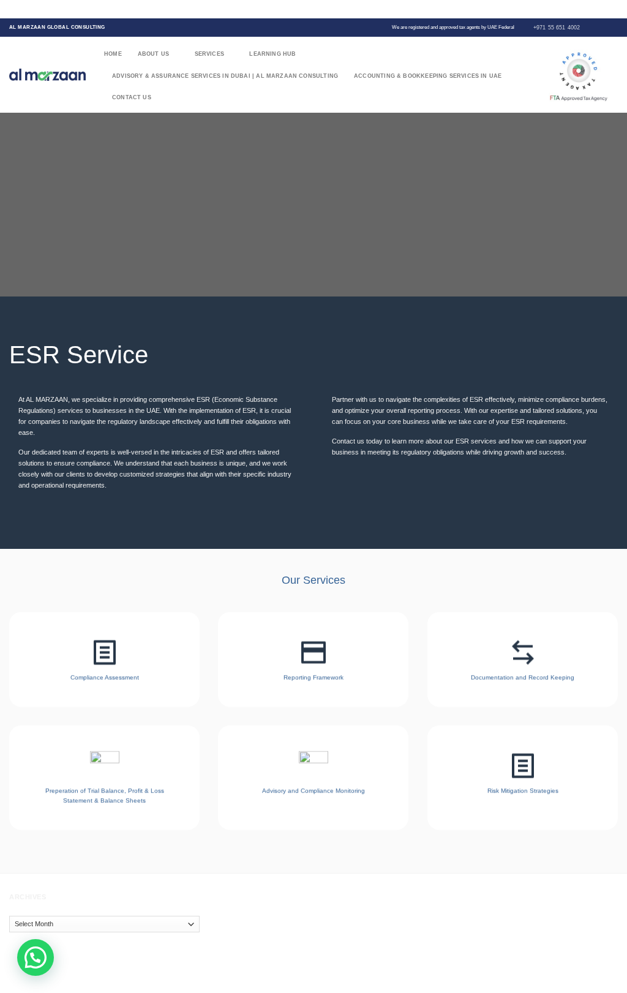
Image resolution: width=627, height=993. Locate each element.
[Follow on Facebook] (589, 27)
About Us (153, 54)
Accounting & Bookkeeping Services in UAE (427, 76)
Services (209, 54)
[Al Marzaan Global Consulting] (47, 74)
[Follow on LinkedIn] (613, 27)
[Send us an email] (605, 27)
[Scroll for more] (313, 272)
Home (113, 54)
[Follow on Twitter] (597, 27)
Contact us (131, 97)
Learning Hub (272, 54)
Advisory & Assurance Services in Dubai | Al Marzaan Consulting (225, 76)
